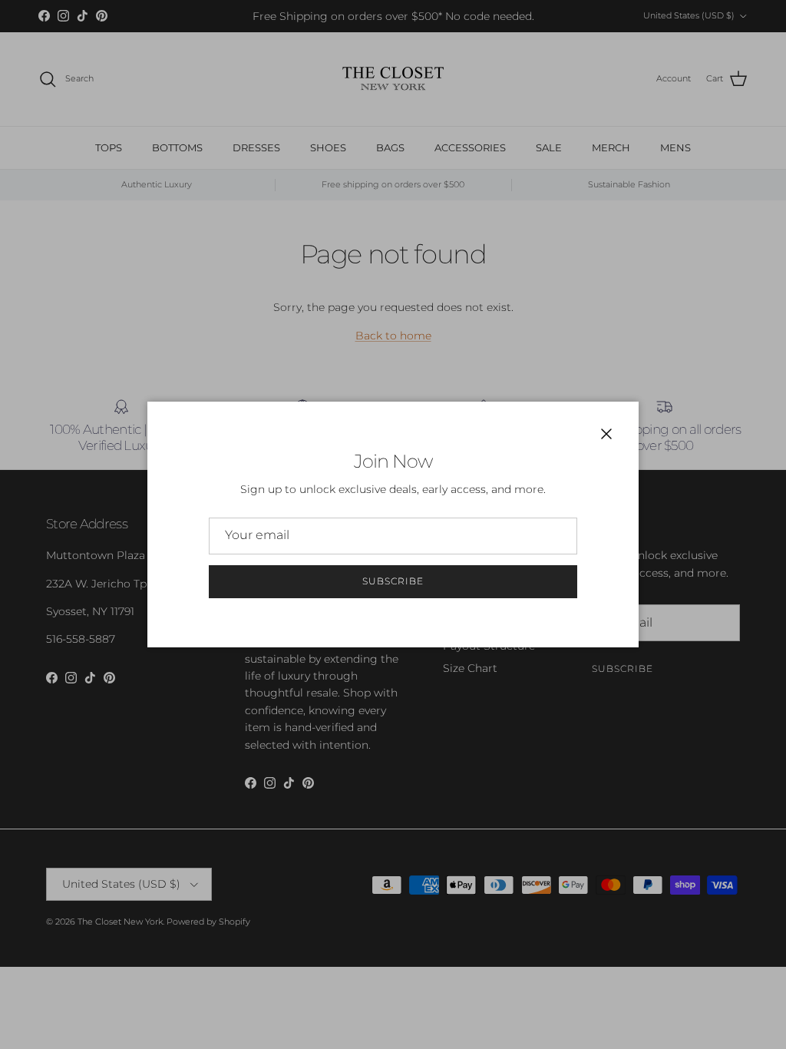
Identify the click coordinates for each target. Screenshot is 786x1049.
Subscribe (393, 581)
